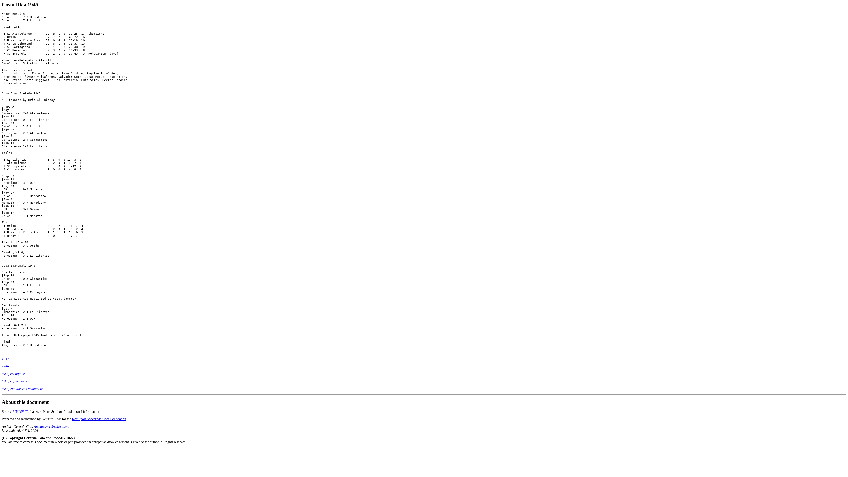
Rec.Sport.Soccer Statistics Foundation (99, 419)
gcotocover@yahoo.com (52, 426)
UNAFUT (20, 411)
